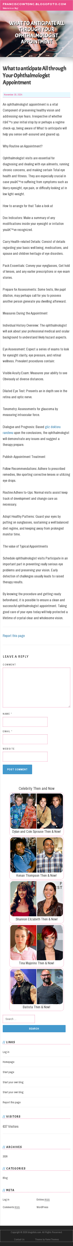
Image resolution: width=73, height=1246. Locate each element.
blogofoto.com (34, 1232)
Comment (9, 664)
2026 (5, 1156)
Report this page (14, 635)
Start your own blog (13, 1082)
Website (9, 748)
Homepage (8, 1062)
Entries (43, 1199)
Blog (5, 1178)
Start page (8, 1072)
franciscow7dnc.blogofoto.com (34, 4)
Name (7, 713)
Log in (6, 1052)
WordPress (42, 1207)
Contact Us (19, 1239)
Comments (11, 1207)
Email (7, 731)
